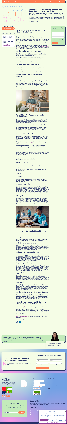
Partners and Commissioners (43, 1)
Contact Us (61, 1)
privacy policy (13, 414)
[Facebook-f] (2, 396)
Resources (52, 1)
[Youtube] (9, 396)
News (56, 1)
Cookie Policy (48, 422)
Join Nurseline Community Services (22, 316)
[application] (8, 28)
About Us (14, 1)
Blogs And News (35, 7)
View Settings (61, 420)
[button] (65, 411)
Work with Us (34, 1)
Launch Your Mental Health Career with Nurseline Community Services (7, 44)
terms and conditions (20, 414)
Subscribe (22, 412)
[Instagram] (4, 396)
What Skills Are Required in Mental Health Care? (7, 39)
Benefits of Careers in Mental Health (8, 42)
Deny (52, 420)
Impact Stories (26, 1)
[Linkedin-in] (7, 396)
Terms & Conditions (56, 422)
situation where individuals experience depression (34, 142)
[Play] (2, 28)
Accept (44, 420)
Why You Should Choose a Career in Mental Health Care (8, 37)
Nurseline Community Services (23, 306)
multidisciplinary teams (27, 157)
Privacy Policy (51, 422)
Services (20, 1)
